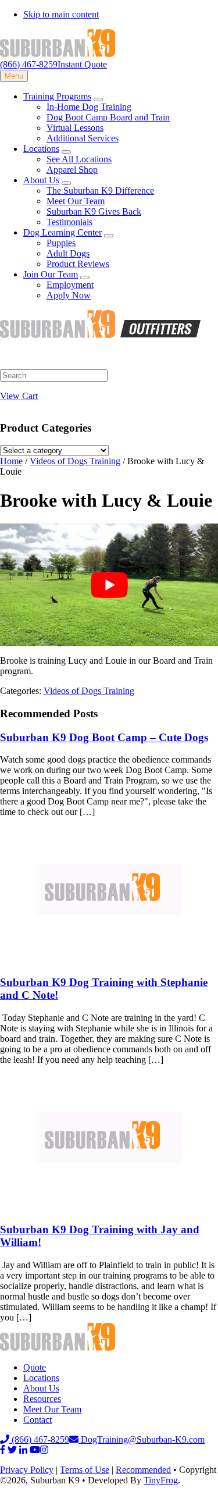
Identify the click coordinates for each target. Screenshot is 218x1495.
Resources (42, 1399)
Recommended (143, 1470)
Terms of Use (84, 1470)
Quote (34, 1367)
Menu (14, 76)
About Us (41, 1388)
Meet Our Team (52, 1409)
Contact (37, 1420)
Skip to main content (61, 14)
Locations (41, 1378)
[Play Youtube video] (109, 585)
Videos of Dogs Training (89, 691)
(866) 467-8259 (29, 64)
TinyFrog (161, 1480)
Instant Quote (82, 64)
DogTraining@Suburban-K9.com (141, 1439)
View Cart (19, 396)
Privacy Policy (26, 1470)
